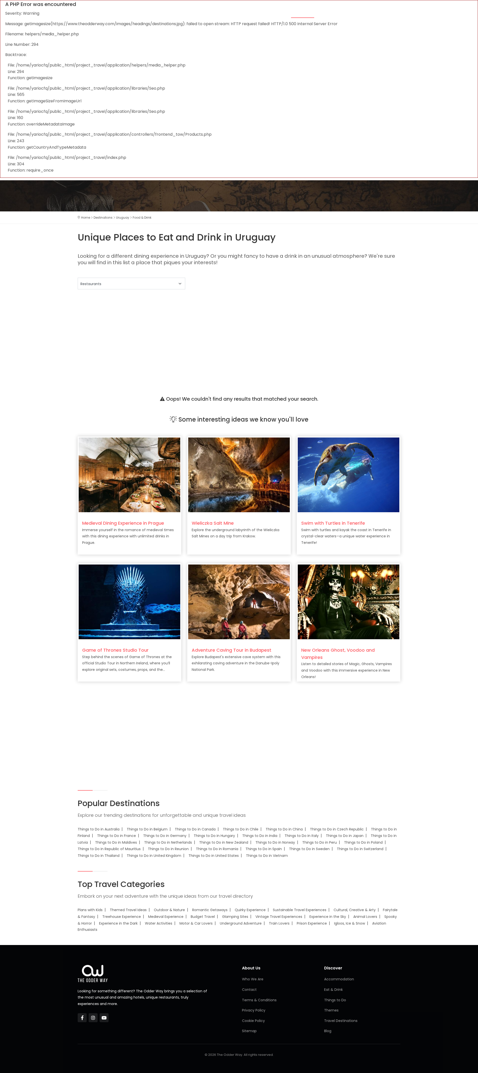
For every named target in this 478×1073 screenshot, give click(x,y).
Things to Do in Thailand (99, 855)
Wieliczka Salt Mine (213, 523)
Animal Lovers (365, 916)
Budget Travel (203, 916)
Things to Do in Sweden (309, 848)
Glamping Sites (235, 916)
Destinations (368, 12)
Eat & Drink (302, 12)
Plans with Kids (90, 909)
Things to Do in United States (213, 855)
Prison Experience (312, 923)
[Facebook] (82, 1017)
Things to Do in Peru (319, 842)
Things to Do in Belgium (147, 829)
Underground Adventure (241, 923)
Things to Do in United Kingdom (154, 855)
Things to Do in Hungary (214, 835)
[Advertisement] (227, 336)
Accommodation (266, 12)
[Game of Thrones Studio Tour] (129, 601)
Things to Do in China (284, 829)
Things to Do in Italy (302, 835)
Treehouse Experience (121, 916)
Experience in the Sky (327, 916)
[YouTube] (104, 1017)
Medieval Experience (165, 916)
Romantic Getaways (210, 909)
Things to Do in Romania (217, 848)
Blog (395, 12)
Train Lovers (279, 923)
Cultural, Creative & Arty (355, 909)
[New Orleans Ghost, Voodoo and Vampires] (348, 601)
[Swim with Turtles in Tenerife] (348, 474)
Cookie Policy (253, 1020)
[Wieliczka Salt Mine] (239, 474)
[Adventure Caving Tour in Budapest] (239, 601)
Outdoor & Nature (169, 909)
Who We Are (252, 979)
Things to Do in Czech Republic (337, 829)
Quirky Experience (250, 909)
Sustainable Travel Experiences (299, 909)
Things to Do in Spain (263, 848)
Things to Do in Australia (99, 829)
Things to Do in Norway (275, 842)
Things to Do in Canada (195, 829)
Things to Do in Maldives (116, 842)
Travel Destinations (341, 1020)
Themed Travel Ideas (128, 909)
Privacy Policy (253, 1010)
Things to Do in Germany (164, 835)
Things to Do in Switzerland (360, 848)
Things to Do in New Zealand (223, 842)
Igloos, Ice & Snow (349, 923)
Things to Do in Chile (240, 829)
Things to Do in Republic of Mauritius (109, 848)
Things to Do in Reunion (168, 848)
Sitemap (249, 1031)
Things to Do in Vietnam (267, 855)
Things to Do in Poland (363, 842)
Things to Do (335, 12)
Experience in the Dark (118, 923)
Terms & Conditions (259, 1000)
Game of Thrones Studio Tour (115, 650)
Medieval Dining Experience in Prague (123, 523)
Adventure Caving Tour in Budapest (231, 650)
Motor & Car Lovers (196, 923)
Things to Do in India (259, 835)
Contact (249, 989)
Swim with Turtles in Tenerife (333, 523)
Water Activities (158, 923)
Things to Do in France (116, 835)
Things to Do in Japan (344, 835)
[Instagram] (93, 1017)
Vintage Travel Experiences (278, 916)
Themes (234, 12)
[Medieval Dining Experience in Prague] (129, 474)
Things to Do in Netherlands (168, 842)
